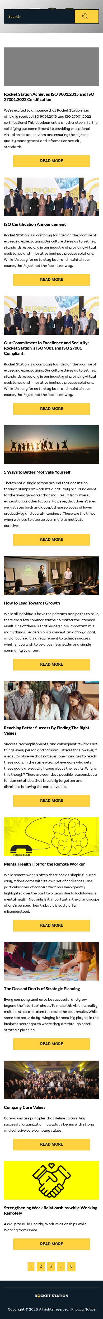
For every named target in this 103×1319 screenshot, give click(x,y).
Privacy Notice (83, 1309)
